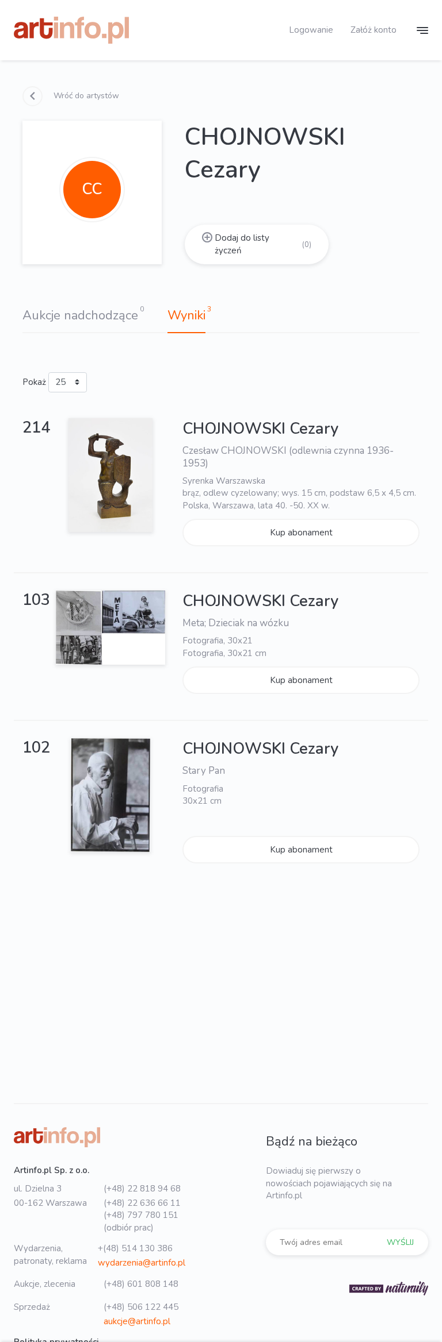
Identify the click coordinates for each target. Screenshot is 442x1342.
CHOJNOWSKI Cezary (260, 428)
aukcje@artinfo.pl (137, 1321)
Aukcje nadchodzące (80, 315)
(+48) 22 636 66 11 (142, 1203)
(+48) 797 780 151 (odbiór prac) (141, 1221)
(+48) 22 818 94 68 (142, 1188)
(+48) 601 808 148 (141, 1284)
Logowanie (311, 30)
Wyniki (186, 315)
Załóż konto (373, 30)
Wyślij (400, 1242)
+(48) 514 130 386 (135, 1248)
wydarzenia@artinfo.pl (141, 1262)
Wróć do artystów (85, 95)
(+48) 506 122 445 (141, 1307)
